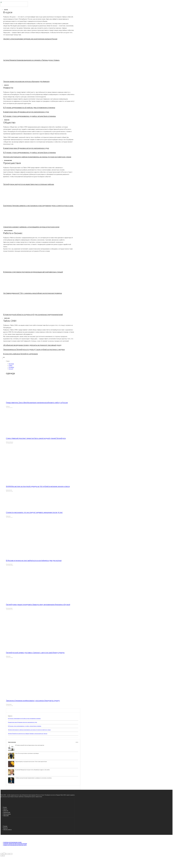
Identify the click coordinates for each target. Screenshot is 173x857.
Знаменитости (9, 489)
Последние (11, 363)
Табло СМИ (7, 318)
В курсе (6, 9)
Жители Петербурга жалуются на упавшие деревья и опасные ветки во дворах (27, 733)
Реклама (5, 826)
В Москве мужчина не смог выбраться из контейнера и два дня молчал (34, 560)
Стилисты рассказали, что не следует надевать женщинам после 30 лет (34, 512)
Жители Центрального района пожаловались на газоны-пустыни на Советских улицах (37, 157)
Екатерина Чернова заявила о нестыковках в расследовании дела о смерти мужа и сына (38, 206)
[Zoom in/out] (10, 854)
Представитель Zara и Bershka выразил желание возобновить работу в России (37, 403)
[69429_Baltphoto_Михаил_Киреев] (14, 268)
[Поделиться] (4, 854)
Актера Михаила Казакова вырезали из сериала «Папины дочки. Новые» (31, 60)
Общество (6, 119)
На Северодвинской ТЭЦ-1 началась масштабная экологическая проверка (32, 293)
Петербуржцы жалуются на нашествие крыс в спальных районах (28, 184)
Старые (10, 365)
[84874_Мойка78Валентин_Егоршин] (14, 77)
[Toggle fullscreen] (7, 854)
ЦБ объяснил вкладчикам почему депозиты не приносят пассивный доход (32, 345)
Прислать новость (7, 829)
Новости (6, 85)
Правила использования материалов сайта (15, 845)
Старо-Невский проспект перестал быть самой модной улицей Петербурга (36, 438)
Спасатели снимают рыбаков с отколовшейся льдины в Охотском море (31, 227)
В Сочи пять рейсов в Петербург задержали (20, 354)
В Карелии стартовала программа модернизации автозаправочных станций (33, 272)
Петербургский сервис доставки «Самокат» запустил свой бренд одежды (35, 653)
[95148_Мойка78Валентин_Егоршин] (14, 223)
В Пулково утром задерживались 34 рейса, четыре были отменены (29, 116)
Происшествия (8, 160)
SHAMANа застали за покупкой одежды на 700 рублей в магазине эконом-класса (38, 486)
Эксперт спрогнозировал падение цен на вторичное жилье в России (30, 39)
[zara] (24, 398)
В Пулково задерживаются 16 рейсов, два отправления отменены (29, 108)
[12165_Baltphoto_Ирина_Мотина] (14, 289)
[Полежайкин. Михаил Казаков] (14, 56)
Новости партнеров (43, 742)
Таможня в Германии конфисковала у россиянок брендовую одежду (33, 701)
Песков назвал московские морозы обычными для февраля (26, 81)
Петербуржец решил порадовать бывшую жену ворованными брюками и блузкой (38, 604)
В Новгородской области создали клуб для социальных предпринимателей (33, 314)
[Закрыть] (2, 854)
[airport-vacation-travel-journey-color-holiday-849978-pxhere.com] (24, 696)
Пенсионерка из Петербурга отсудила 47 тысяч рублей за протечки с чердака (34, 349)
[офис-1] (14, 310)
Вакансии (5, 827)
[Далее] (4, 855)
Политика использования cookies (12, 842)
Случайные (11, 367)
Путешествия (9, 704)
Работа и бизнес (8, 230)
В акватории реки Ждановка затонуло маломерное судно (26, 112)
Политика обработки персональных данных (15, 843)
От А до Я (11, 368)
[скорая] (14, 201)
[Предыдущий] (2, 855)
